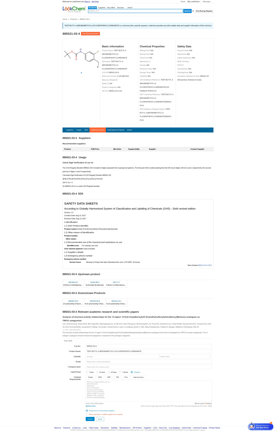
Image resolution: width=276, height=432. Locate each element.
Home (183, 1)
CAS (155, 428)
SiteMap (114, 428)
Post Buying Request (90, 33)
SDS (86, 130)
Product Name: (75, 351)
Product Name (214, 428)
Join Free (95, 1)
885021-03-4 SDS (205, 265)
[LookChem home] (74, 9)
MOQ (100, 377)
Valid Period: (76, 372)
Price (126, 377)
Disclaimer (105, 428)
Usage (78, 130)
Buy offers (111, 8)
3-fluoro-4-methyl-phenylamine (118, 283)
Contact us (76, 428)
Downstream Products (115, 130)
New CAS (163, 428)
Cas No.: (77, 346)
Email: (78, 362)
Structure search (120, 8)
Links (85, 428)
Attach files (91, 406)
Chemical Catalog (200, 428)
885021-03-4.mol (115, 91)
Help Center (93, 428)
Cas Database (174, 428)
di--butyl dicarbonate (95, 283)
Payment (66, 428)
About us (57, 428)
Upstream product (97, 130)
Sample (90, 377)
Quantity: (77, 356)
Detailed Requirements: (75, 378)
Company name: (74, 367)
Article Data (186, 428)
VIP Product (137, 428)
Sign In (87, 1)
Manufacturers (125, 428)
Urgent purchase (138, 377)
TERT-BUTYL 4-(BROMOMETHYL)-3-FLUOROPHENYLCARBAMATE (114, 54)
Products (92, 8)
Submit (90, 419)
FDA (117, 377)
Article (130, 8)
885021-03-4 (114, 72)
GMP (109, 377)
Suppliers (101, 8)
